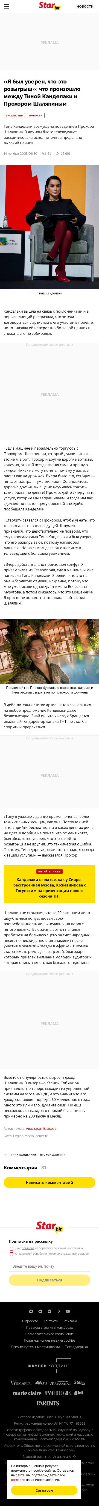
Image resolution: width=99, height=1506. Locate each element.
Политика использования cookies (49, 1340)
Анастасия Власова (41, 1128)
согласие (28, 1248)
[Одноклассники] (59, 1311)
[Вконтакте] (49, 1311)
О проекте (30, 1321)
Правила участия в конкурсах (49, 1327)
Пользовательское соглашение (49, 1334)
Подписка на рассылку (31, 1241)
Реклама (70, 1321)
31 (49, 153)
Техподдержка (76, 1347)
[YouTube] (68, 1311)
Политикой (25, 1253)
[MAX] (31, 1311)
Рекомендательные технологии (35, 1347)
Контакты (51, 1321)
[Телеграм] (40, 1311)
